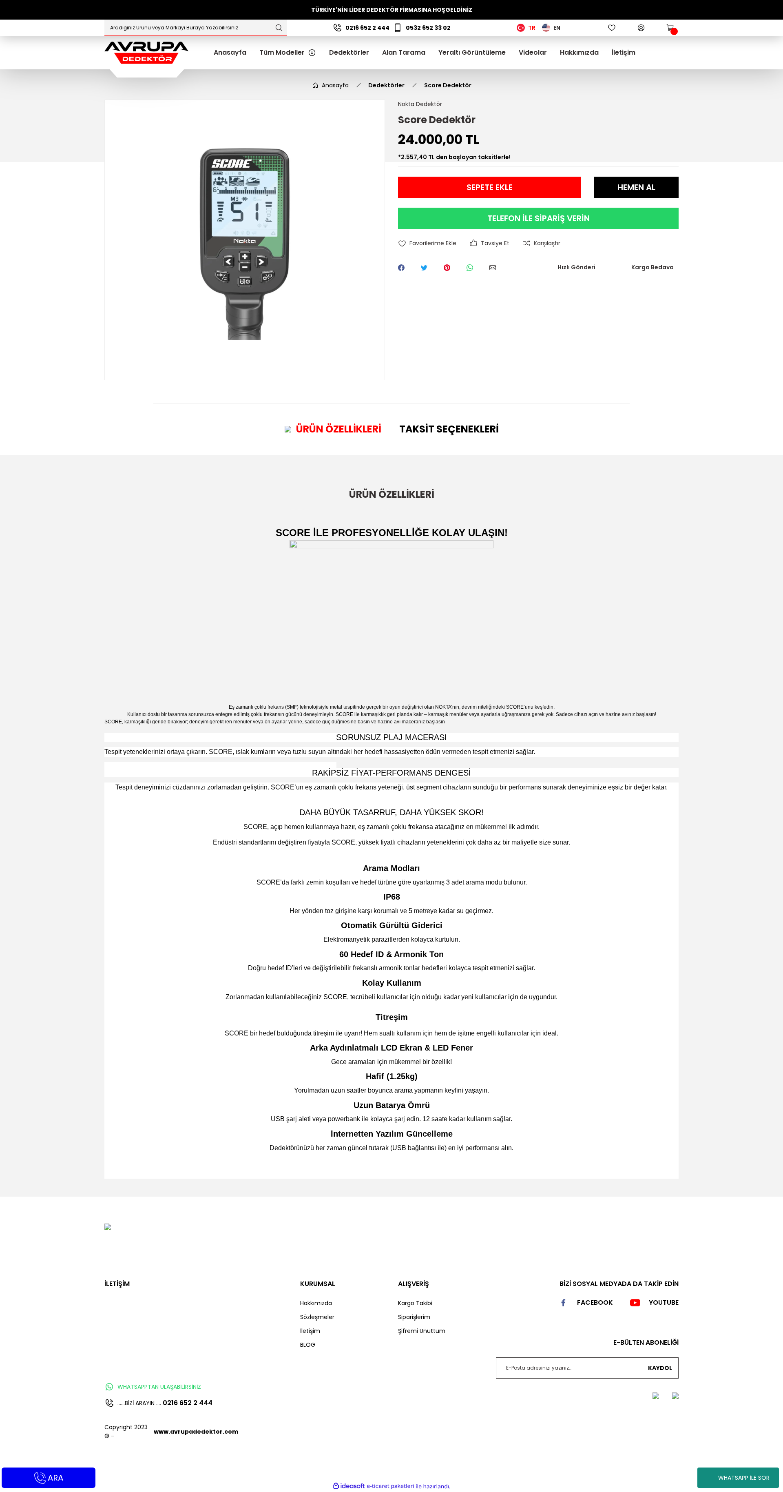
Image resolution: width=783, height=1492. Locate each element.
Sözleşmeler (317, 1317)
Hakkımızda (316, 1303)
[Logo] (146, 52)
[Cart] (670, 28)
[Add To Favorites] (427, 243)
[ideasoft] (348, 1486)
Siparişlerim (414, 1317)
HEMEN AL (636, 187)
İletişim (310, 1331)
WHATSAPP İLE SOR (744, 1478)
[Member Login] (641, 28)
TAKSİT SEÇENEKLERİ (449, 429)
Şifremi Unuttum (421, 1331)
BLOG (307, 1345)
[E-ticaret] (390, 1486)
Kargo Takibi (415, 1303)
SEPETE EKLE (490, 187)
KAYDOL (660, 1368)
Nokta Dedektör (420, 104)
